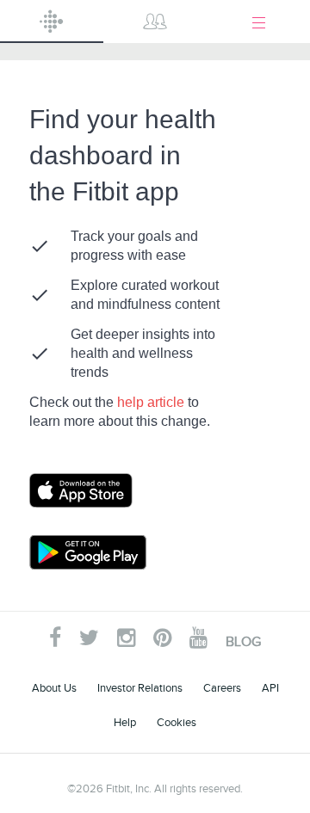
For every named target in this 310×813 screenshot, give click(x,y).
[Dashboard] (51, 21)
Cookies (176, 722)
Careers (222, 687)
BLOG (243, 642)
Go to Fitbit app (98, 490)
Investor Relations (140, 687)
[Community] (155, 21)
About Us (54, 687)
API (270, 687)
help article (152, 402)
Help (125, 722)
